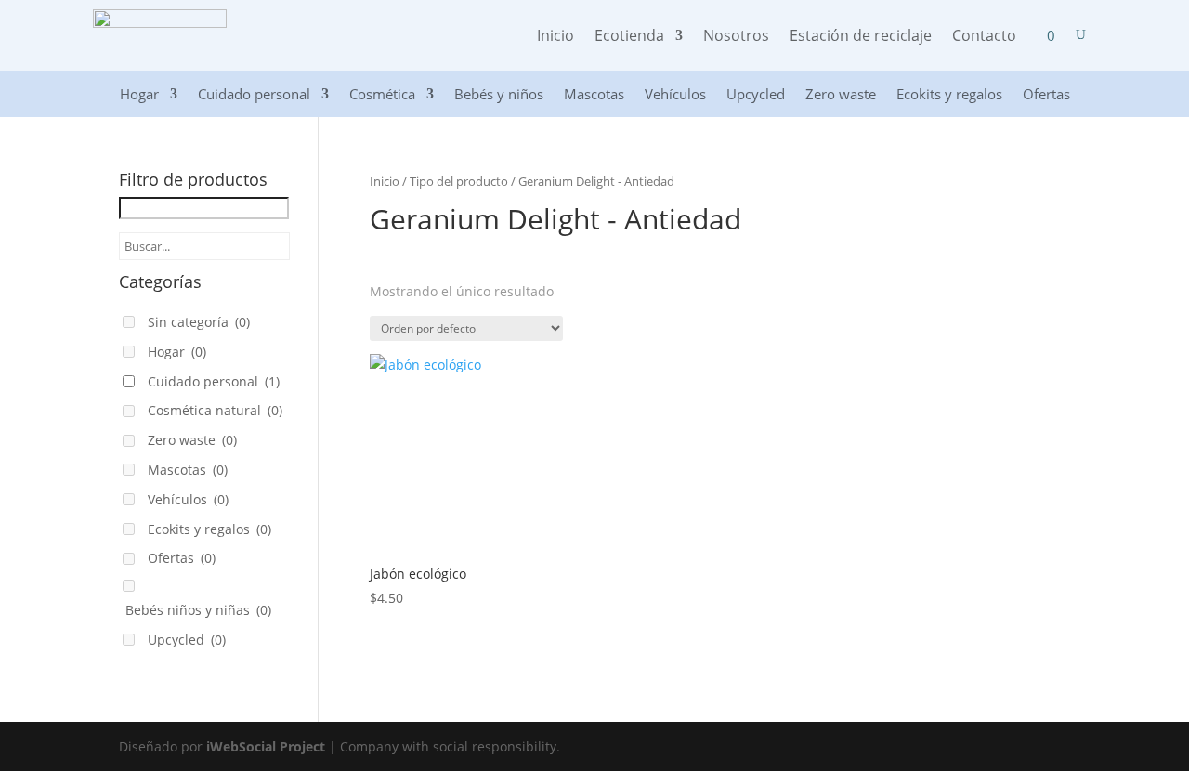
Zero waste (840, 95)
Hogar (139, 95)
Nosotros (736, 37)
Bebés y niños (498, 95)
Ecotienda (629, 37)
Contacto (984, 37)
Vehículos (675, 95)
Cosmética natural (215, 410)
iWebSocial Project (265, 746)
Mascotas (594, 95)
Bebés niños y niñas (198, 610)
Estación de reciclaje (861, 37)
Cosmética (382, 95)
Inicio (555, 37)
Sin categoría (199, 322)
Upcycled (755, 95)
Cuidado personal (254, 95)
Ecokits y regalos (949, 95)
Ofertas (1046, 95)
